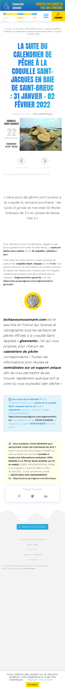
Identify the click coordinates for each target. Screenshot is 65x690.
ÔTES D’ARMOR (44, 420)
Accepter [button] (32, 684)
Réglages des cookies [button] (40, 679)
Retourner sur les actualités (33, 527)
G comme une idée (28, 568)
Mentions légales (32, 544)
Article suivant (45, 167)
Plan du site (32, 560)
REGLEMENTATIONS (33, 29)
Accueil (7, 29)
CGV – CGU (32, 549)
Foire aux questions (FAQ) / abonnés (32, 539)
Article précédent (21, 167)
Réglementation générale (27, 277)
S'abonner (58, 17)
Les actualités (18, 29)
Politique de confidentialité (32, 555)
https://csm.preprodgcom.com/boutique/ (34, 478)
